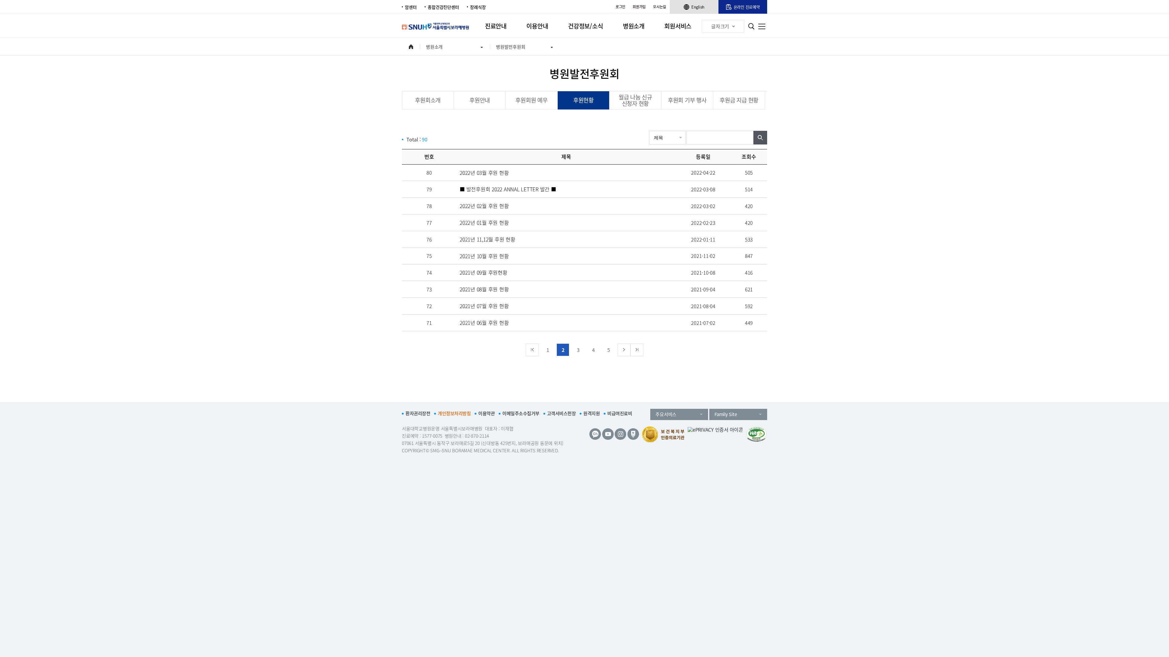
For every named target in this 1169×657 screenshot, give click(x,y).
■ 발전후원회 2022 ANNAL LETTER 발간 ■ (508, 189)
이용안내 (537, 26)
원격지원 (591, 413)
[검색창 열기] (751, 26)
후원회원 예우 (531, 100)
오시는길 (659, 6)
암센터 (410, 7)
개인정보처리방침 (454, 413)
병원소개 (633, 26)
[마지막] (637, 350)
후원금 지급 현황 (739, 100)
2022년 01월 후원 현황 (484, 222)
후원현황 (583, 100)
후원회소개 (428, 100)
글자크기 (720, 26)
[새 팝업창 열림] (715, 434)
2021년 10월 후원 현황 (484, 256)
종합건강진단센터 (443, 7)
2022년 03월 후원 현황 (484, 172)
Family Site (725, 414)
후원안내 (479, 100)
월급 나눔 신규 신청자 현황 (635, 100)
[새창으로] (756, 434)
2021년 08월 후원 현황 (484, 289)
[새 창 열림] (595, 434)
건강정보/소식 (585, 26)
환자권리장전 (417, 413)
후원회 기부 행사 (687, 100)
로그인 (620, 6)
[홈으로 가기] (411, 47)
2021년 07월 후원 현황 (484, 306)
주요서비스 (665, 414)
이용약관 (486, 413)
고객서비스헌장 (561, 413)
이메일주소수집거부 (520, 413)
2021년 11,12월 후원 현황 (487, 239)
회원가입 (639, 6)
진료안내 (496, 26)
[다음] (624, 350)
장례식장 (478, 7)
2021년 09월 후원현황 (483, 272)
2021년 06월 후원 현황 (484, 322)
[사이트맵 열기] (762, 26)
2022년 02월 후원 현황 (484, 206)
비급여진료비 (619, 413)
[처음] (532, 350)
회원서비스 (677, 26)
